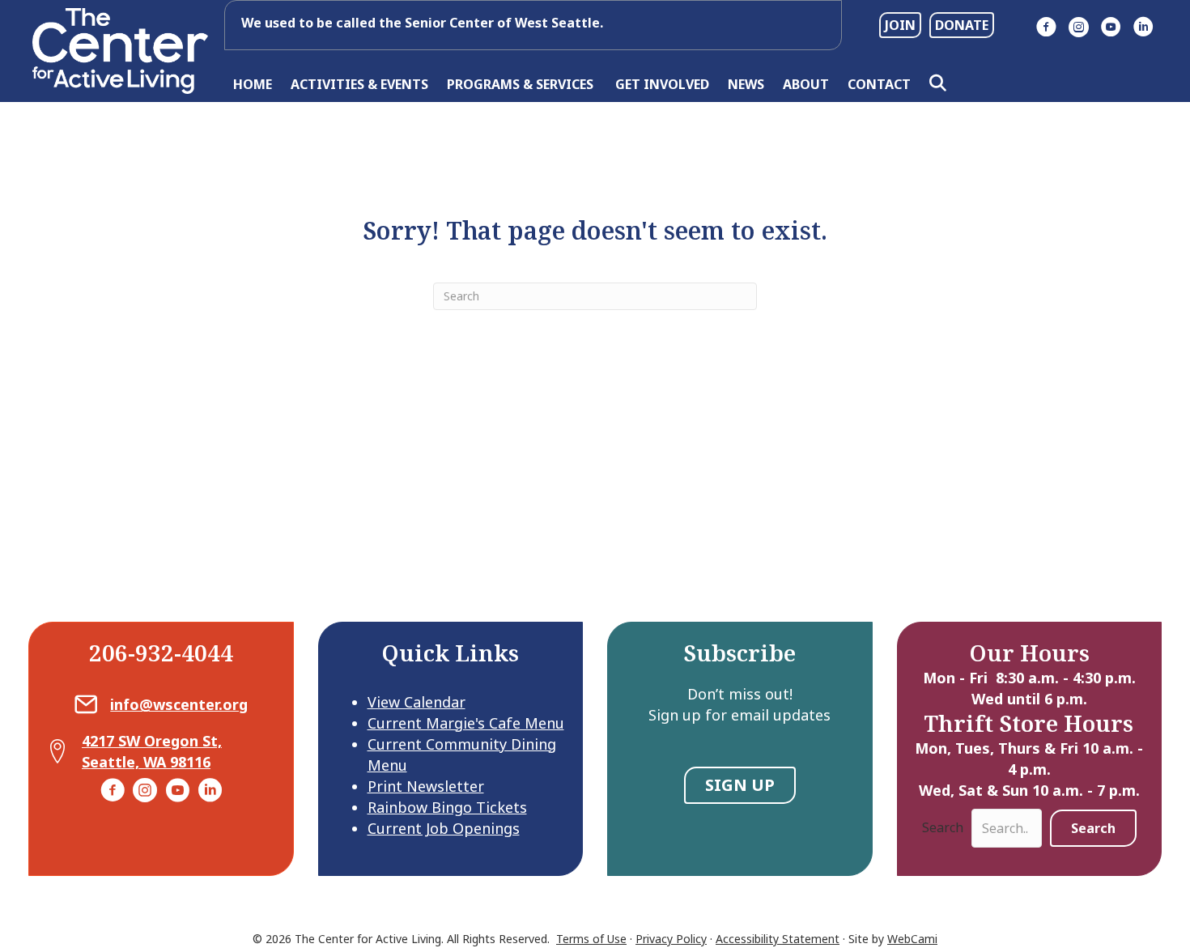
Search (942, 827)
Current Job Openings (444, 828)
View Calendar (416, 702)
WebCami (912, 938)
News (746, 84)
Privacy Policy (671, 938)
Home (252, 84)
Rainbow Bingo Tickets (447, 807)
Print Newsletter (426, 786)
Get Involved (662, 84)
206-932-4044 (161, 652)
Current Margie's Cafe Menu (466, 723)
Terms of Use (591, 938)
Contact (879, 84)
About (806, 84)
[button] (941, 83)
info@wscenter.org (179, 704)
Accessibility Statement (777, 938)
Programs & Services (522, 84)
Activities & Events (359, 84)
